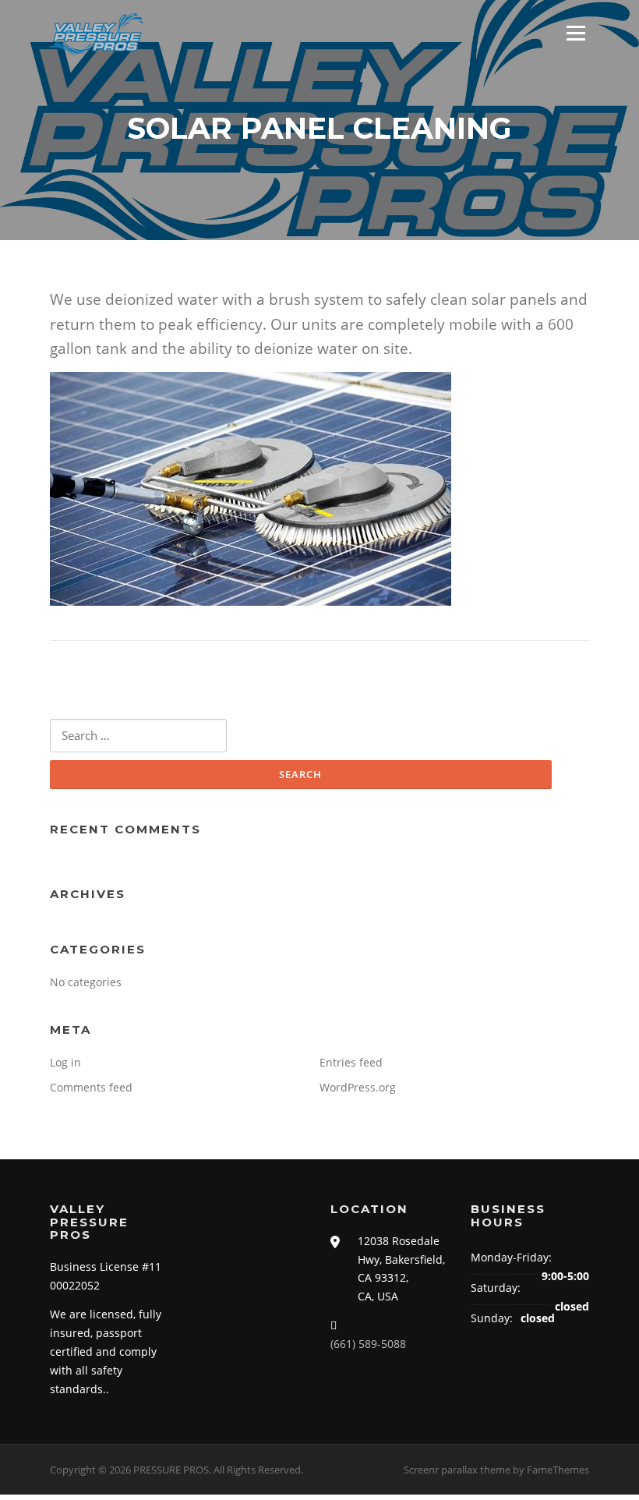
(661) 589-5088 (368, 1343)
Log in (65, 1062)
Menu (575, 33)
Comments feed (91, 1087)
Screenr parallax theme (457, 1470)
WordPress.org (358, 1087)
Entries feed (351, 1062)
